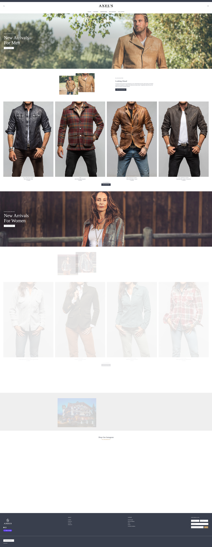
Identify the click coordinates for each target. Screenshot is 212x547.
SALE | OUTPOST (121, 11)
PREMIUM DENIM (103, 11)
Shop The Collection (121, 89)
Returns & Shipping (131, 521)
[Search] (4, 6)
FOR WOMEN (95, 11)
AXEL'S (6, 543)
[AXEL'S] (106, 6)
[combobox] (199, 524)
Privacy (129, 524)
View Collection (106, 184)
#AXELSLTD (70, 524)
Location (69, 519)
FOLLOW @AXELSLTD (106, 439)
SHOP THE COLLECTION (121, 268)
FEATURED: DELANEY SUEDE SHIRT (9, 211)
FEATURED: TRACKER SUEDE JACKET (9, 33)
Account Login (130, 519)
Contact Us (70, 521)
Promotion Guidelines (131, 526)
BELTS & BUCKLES (112, 11)
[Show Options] (207, 524)
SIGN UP (206, 527)
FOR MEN (89, 11)
